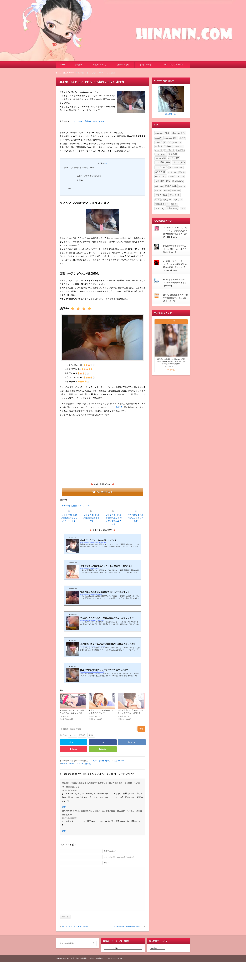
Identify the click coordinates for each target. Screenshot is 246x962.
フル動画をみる (104, 492)
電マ (159, 208)
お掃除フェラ (163, 146)
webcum (177, 142)
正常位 (171, 186)
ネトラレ (173, 158)
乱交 (171, 176)
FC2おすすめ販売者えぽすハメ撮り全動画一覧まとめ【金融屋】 (174, 282)
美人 (178, 200)
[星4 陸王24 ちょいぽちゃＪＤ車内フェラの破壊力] (131, 102)
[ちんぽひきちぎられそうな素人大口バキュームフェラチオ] (73, 701)
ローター (172, 172)
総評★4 (80, 180)
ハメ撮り (162, 162)
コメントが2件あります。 (102, 761)
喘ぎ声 (177, 181)
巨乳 (159, 186)
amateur (71, 764)
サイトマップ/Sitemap (173, 64)
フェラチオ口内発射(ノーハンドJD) (88, 121)
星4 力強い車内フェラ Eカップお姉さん (76, 926)
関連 (69, 188)
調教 (174, 204)
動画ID (91, 735)
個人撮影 (84, 764)
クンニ (172, 154)
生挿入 (161, 195)
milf (158, 142)
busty (158, 138)
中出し (160, 176)
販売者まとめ (123, 64)
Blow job (64, 764)
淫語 (166, 190)
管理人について (99, 64)
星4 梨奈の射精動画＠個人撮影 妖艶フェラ (128, 926)
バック (179, 162)
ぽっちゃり (178, 146)
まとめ (158, 150)
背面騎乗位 (162, 204)
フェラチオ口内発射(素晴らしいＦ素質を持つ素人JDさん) (114, 519)
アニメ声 (180, 150)
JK (182, 138)
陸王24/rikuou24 (119, 761)
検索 (141, 729)
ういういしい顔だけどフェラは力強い (78, 168)
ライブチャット (176, 167)
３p (183, 208)
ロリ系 (160, 172)
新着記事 (78, 64)
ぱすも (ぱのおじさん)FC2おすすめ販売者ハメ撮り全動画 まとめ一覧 (175, 298)
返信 (64, 807)
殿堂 (182, 186)
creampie (170, 138)
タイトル (72, 735)
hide (105, 163)
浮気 (158, 190)
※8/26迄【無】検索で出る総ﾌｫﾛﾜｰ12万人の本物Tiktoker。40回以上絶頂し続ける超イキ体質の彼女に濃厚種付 (171, 361)
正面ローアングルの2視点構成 (89, 176)
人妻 (180, 176)
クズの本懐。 (171, 370)
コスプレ (160, 158)
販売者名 (82, 735)
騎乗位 (172, 208)
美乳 (167, 200)
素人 (90, 764)
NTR (167, 142)
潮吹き (176, 190)
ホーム (63, 64)
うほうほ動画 (114, 407)
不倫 (182, 172)
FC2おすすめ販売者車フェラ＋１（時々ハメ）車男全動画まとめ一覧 (174, 249)
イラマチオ (160, 154)
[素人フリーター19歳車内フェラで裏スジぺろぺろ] (102, 701)
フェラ (78, 764)
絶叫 (158, 200)
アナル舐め (169, 150)
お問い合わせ (145, 64)
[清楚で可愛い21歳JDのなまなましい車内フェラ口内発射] (131, 701)
